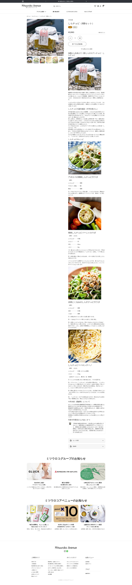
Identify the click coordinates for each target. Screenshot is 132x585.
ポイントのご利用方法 (71, 568)
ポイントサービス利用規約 (72, 563)
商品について (34, 576)
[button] (70, 38)
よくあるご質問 (34, 572)
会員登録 (87, 561)
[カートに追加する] (77, 44)
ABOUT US (33, 561)
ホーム (28, 16)
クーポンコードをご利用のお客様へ (55, 565)
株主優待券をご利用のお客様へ (54, 563)
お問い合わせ (51, 572)
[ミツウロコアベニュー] (31, 6)
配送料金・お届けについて (54, 561)
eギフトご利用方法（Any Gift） (55, 568)
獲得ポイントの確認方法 (72, 565)
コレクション (35, 16)
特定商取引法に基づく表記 (37, 565)
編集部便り (87, 573)
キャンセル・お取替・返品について (55, 570)
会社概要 (50, 574)
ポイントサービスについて (72, 561)
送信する (53, 6)
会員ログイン (88, 563)
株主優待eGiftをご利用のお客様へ (66, 1)
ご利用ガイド (34, 570)
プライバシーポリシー (36, 568)
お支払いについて (35, 574)
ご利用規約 (33, 563)
